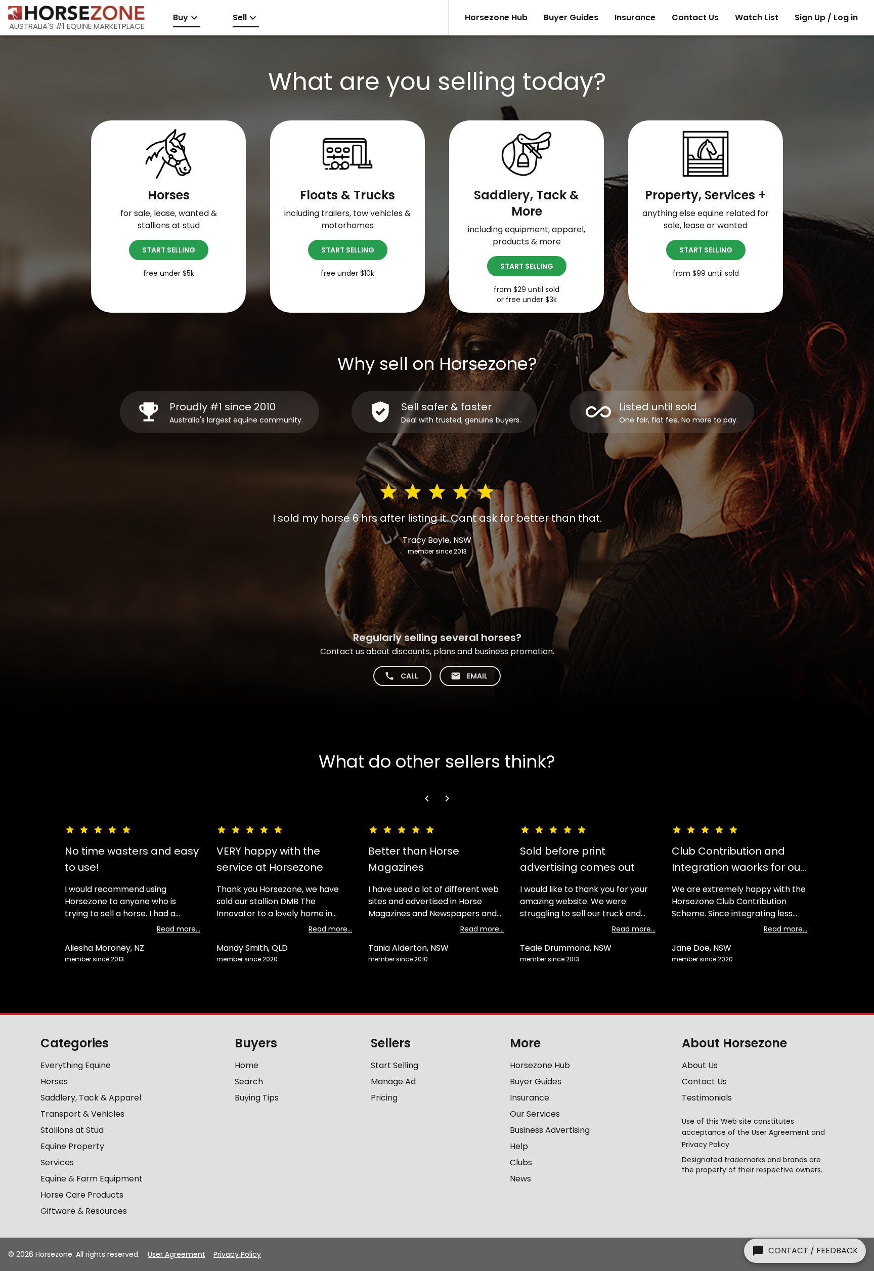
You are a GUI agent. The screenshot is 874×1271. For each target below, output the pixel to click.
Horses (54, 1081)
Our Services (535, 1114)
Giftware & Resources (83, 1211)
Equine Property (72, 1146)
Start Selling (168, 250)
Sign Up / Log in (826, 17)
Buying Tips (257, 1098)
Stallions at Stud (72, 1130)
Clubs (521, 1162)
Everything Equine (75, 1065)
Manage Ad (393, 1081)
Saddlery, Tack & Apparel (90, 1098)
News (520, 1178)
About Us (700, 1065)
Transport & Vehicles (82, 1114)
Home (246, 1065)
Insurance (635, 17)
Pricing (384, 1098)
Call (409, 676)
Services (57, 1162)
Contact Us (695, 17)
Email (477, 676)
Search (249, 1081)
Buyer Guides (571, 17)
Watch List (756, 17)
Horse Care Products (81, 1195)
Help (519, 1146)
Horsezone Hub (496, 17)
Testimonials (707, 1098)
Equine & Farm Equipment (91, 1178)
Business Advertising (550, 1130)
